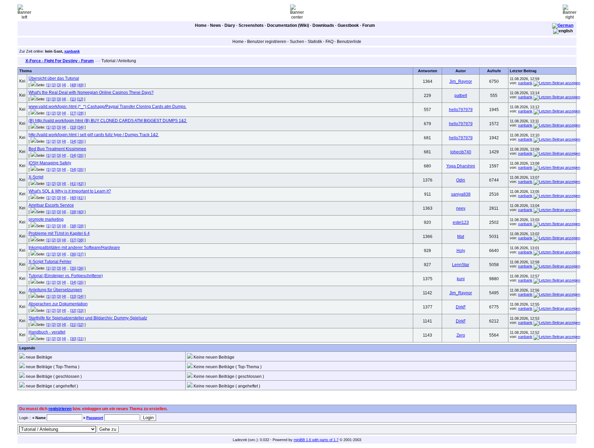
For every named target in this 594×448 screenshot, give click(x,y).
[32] (73, 310)
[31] (73, 325)
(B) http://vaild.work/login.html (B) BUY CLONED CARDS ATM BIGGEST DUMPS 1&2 (108, 120)
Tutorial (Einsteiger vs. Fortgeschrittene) (66, 275)
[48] (73, 85)
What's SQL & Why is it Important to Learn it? (70, 191)
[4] (64, 85)
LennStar (460, 264)
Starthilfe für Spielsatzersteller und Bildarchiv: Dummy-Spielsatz (88, 318)
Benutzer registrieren (266, 41)
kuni (461, 278)
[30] (73, 339)
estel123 (461, 222)
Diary (229, 25)
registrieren (60, 408)
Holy (460, 250)
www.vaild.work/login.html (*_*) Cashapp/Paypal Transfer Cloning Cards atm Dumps (108, 106)
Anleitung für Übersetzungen (55, 289)
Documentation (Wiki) (288, 25)
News (215, 25)
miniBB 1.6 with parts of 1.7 (316, 440)
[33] (73, 127)
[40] (73, 198)
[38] (73, 226)
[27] (73, 113)
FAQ (329, 41)
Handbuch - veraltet (47, 332)
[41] (73, 184)
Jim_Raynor (460, 81)
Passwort (94, 418)
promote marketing (46, 219)
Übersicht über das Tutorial (54, 78)
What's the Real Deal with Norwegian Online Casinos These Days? (91, 92)
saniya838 (461, 194)
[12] (80, 99)
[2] (54, 85)
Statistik (315, 41)
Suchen (297, 41)
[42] (80, 184)
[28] (80, 113)
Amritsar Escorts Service (51, 205)
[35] (80, 141)
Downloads (323, 25)
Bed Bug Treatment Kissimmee (57, 148)
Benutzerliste (349, 41)
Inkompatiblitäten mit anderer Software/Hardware (74, 247)
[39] (73, 212)
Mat (460, 236)
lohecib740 (460, 152)
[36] (73, 254)
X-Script (36, 177)
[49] (80, 85)
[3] (59, 85)
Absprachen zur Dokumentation (58, 304)
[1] (48, 85)
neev (460, 208)
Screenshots (251, 25)
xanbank (72, 51)
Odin (460, 180)
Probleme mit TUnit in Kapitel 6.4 (59, 233)
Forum (368, 25)
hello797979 (461, 109)
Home (201, 25)
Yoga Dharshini (460, 166)
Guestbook (348, 25)
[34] (80, 127)
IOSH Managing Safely (50, 163)
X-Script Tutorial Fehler (50, 261)
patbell (460, 95)
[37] (73, 240)
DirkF (461, 307)
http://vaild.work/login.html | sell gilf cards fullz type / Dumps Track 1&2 (94, 134)
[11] (73, 99)
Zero (460, 335)
